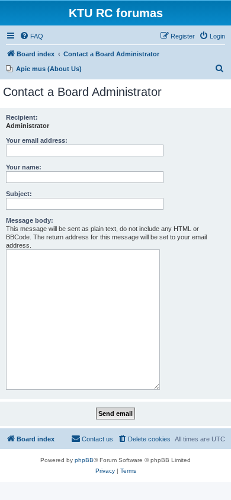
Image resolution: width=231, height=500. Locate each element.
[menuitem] (31, 36)
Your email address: (37, 140)
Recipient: (22, 117)
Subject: (19, 193)
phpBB (84, 460)
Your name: (23, 167)
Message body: (29, 220)
